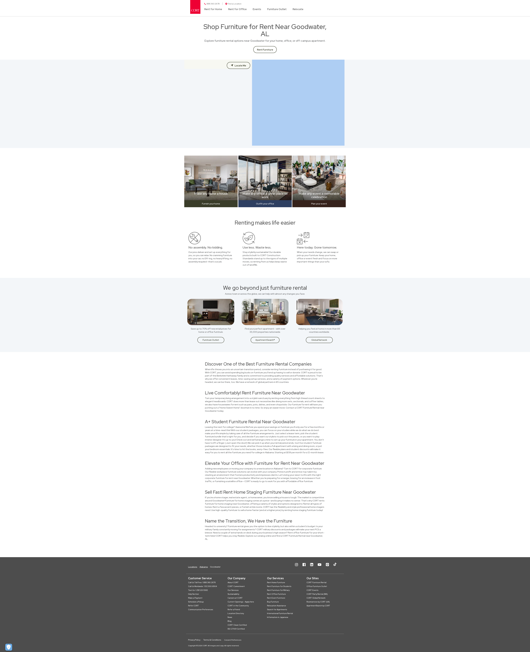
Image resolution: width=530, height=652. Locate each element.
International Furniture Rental (280, 613)
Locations (192, 567)
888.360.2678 (213, 3)
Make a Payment (195, 598)
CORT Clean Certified (237, 625)
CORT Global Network (316, 598)
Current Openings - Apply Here (241, 602)
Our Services (233, 590)
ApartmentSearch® (265, 339)
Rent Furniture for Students (279, 586)
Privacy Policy (194, 640)
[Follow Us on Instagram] (296, 567)
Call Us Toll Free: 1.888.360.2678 (202, 582)
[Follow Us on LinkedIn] (311, 567)
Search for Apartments (277, 609)
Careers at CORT (235, 598)
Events (257, 9)
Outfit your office (265, 203)
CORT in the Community (238, 606)
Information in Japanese (277, 617)
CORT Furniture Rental (316, 582)
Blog (229, 621)
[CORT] (195, 7)
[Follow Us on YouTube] (319, 567)
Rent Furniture (265, 49)
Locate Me (240, 65)
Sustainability (233, 594)
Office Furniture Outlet (317, 586)
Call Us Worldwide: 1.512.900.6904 (202, 586)
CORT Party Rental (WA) (317, 594)
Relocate (298, 9)
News (230, 617)
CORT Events (312, 590)
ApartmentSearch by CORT (318, 606)
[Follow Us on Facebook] (304, 567)
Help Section (193, 594)
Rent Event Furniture (276, 598)
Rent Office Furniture (276, 594)
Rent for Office (237, 9)
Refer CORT (193, 606)
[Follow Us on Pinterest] (327, 567)
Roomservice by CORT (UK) (318, 602)
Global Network (319, 339)
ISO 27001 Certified (236, 629)
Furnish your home (211, 203)
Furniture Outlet (277, 9)
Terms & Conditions (212, 640)
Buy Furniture (273, 602)
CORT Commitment (236, 586)
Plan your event (319, 203)
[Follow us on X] (335, 567)
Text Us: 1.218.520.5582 (198, 590)
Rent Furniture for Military (278, 590)
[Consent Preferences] (8, 647)
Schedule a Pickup (196, 602)
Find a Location (234, 3)
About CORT (233, 582)
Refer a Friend (234, 609)
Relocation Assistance (276, 606)
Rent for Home (213, 9)
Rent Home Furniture (276, 582)
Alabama (204, 567)
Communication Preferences (200, 609)
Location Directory (236, 613)
